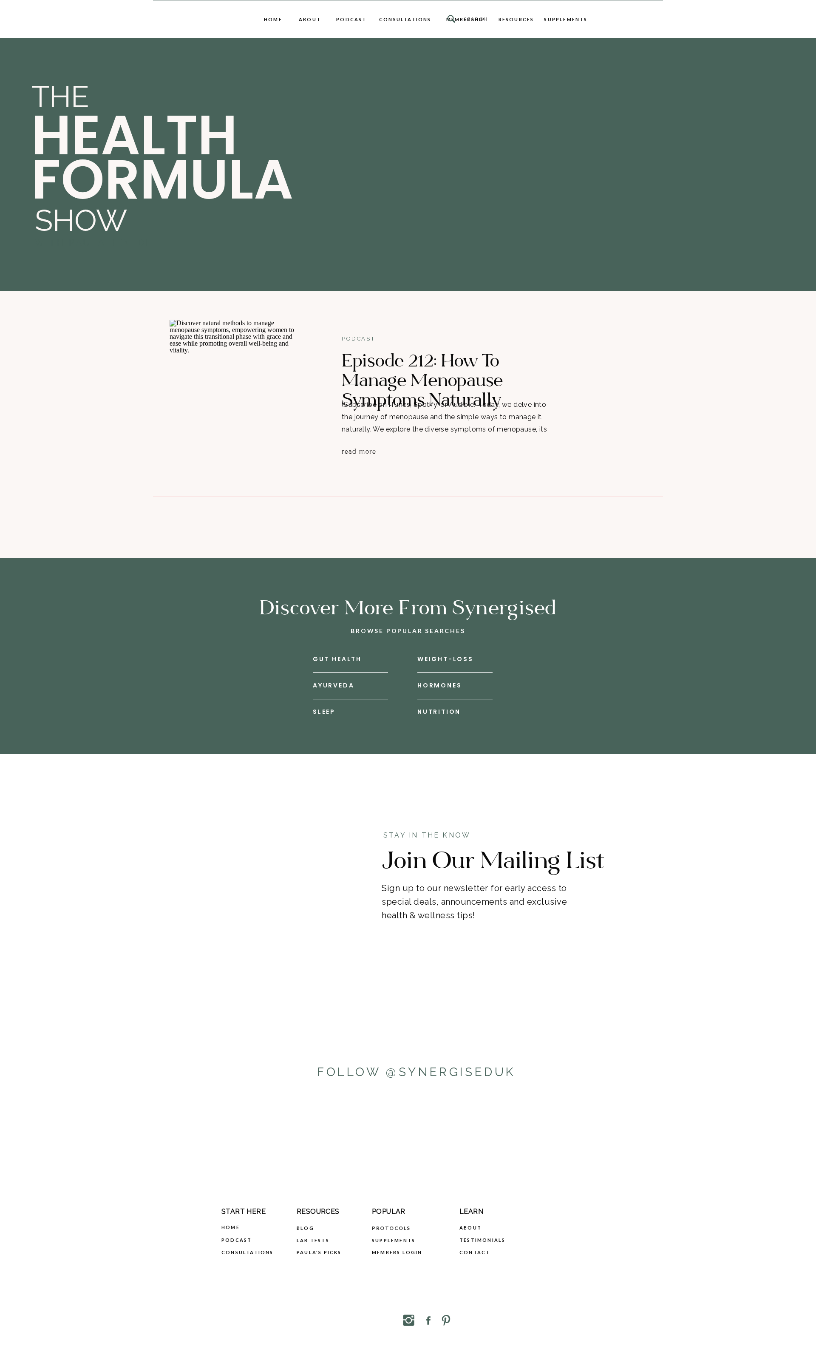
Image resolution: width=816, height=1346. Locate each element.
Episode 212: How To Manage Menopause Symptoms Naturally (422, 380)
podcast (358, 338)
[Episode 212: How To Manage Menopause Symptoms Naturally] (236, 391)
